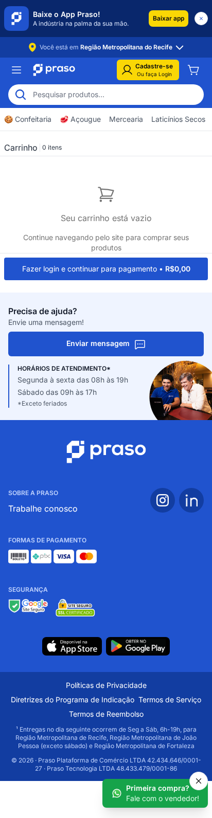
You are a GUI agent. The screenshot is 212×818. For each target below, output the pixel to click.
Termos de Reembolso (106, 714)
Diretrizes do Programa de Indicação (72, 699)
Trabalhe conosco (43, 508)
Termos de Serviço (169, 699)
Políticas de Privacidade (106, 685)
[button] (168, 18)
